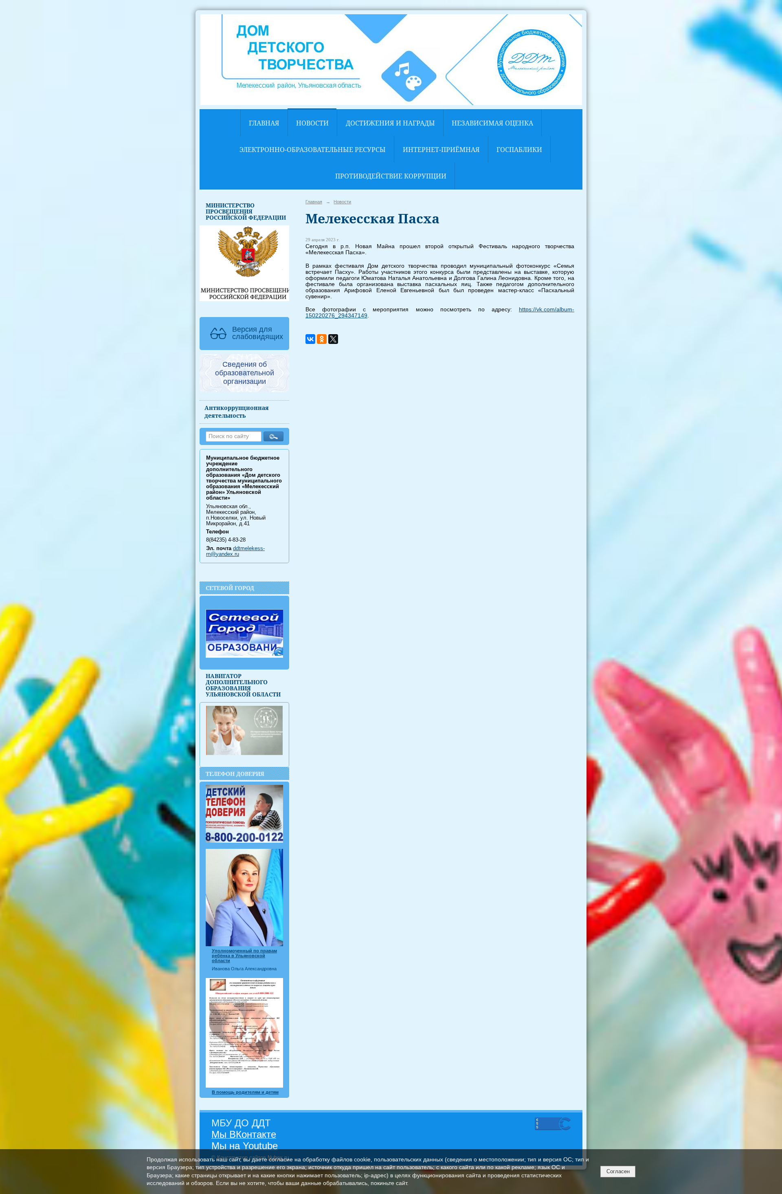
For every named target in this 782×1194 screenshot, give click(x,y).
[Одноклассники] (322, 339)
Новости (312, 123)
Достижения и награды (390, 123)
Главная (264, 123)
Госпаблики (519, 149)
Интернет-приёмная (441, 149)
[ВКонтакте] (310, 339)
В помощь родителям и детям (245, 1092)
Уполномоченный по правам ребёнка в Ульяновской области (244, 955)
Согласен (618, 1171)
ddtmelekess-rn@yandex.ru (235, 551)
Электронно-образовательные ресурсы (312, 149)
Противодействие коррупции (390, 176)
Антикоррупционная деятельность (236, 411)
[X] (333, 339)
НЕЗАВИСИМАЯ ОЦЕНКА (492, 123)
